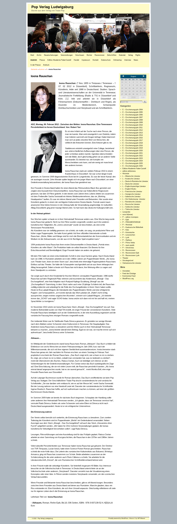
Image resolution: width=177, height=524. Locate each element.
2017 (124, 97)
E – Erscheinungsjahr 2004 (132, 110)
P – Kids (125, 230)
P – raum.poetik (128, 245)
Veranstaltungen (67, 55)
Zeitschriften (111, 55)
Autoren (33, 60)
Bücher (89, 55)
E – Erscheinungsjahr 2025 (132, 163)
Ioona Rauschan (67, 83)
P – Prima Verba (128, 243)
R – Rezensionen (128, 250)
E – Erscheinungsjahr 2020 (132, 151)
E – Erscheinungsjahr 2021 (132, 153)
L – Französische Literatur (132, 191)
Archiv (39, 55)
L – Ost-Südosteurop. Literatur (133, 199)
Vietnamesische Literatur (131, 263)
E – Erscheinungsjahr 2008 (132, 120)
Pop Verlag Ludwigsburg (52, 6)
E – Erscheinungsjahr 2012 (132, 130)
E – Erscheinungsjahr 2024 (132, 161)
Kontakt (95, 60)
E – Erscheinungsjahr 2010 (132, 125)
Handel (76, 60)
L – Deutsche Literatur (130, 184)
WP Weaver (141, 518)
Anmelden (126, 271)
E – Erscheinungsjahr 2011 (132, 128)
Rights (137, 55)
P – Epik (125, 220)
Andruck (46, 65)
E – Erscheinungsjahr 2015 (132, 138)
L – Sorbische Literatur (130, 207)
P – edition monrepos (130, 217)
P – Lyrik (125, 237)
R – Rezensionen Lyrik (130, 255)
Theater (125, 258)
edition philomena (129, 171)
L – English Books (129, 189)
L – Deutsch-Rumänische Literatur (135, 181)
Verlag (130, 55)
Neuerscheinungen (51, 55)
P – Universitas (128, 248)
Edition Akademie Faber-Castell (59, 60)
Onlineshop (117, 60)
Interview (127, 60)
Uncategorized (127, 260)
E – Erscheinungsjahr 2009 (132, 122)
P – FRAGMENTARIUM (131, 222)
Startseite (34, 69)
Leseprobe (126, 212)
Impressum (86, 60)
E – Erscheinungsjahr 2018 (132, 143)
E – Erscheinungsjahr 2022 (132, 156)
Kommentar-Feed (128, 276)
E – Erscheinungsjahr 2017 (132, 140)
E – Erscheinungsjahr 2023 (132, 158)
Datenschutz (106, 60)
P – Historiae (127, 225)
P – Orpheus (127, 240)
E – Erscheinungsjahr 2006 (132, 115)
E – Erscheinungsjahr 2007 (132, 117)
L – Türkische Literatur (130, 209)
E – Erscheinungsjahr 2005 (132, 112)
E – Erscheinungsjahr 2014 (132, 135)
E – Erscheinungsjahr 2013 (132, 133)
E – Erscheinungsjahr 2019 (132, 148)
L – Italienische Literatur (131, 196)
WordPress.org (128, 279)
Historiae (125, 173)
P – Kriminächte (128, 232)
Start (32, 55)
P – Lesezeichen (128, 235)
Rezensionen (99, 55)
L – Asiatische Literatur (131, 179)
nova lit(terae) (127, 214)
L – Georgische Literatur (131, 194)
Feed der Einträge (129, 273)
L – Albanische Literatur (131, 176)
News (136, 60)
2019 (142, 97)
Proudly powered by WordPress (118, 518)
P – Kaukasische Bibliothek (132, 227)
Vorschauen (79, 55)
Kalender (122, 55)
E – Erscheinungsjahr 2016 (132, 145)
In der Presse (35, 65)
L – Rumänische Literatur (131, 202)
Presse (42, 60)
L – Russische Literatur (131, 204)
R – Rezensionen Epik (130, 253)
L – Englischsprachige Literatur (134, 186)
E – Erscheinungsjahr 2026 (132, 166)
